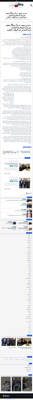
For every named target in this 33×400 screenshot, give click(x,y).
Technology (28, 247)
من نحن (29, 330)
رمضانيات (29, 298)
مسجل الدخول (26, 194)
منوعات (29, 332)
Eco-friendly (29, 359)
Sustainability (23, 359)
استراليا (10, 160)
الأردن (29, 271)
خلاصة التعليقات (28, 369)
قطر (29, 312)
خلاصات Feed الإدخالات (27, 367)
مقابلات (29, 327)
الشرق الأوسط (28, 283)
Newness (29, 240)
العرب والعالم (28, 287)
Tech (29, 245)
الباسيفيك (29, 274)
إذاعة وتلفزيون (28, 260)
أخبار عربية (29, 256)
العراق (22, 214)
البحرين (29, 276)
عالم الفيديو (29, 307)
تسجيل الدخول (28, 365)
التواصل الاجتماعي (28, 278)
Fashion (29, 236)
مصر (29, 323)
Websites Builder (26, 395)
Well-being (11, 359)
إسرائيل (29, 262)
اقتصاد (29, 269)
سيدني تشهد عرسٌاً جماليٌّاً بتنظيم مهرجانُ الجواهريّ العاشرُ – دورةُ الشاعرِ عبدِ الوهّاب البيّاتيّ (16, 19)
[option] (16, 200)
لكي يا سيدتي (28, 321)
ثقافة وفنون (22, 209)
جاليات (29, 296)
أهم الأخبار (12, 160)
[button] (1, 197)
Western (29, 251)
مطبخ (29, 325)
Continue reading (7, 173)
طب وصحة (29, 305)
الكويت (29, 289)
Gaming (29, 238)
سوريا (29, 303)
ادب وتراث (29, 265)
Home (29, 19)
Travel (29, 249)
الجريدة (29, 280)
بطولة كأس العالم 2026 (27, 360)
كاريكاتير (29, 314)
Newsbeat (29, 242)
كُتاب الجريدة (28, 316)
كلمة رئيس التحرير (28, 318)
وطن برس (15, 160)
